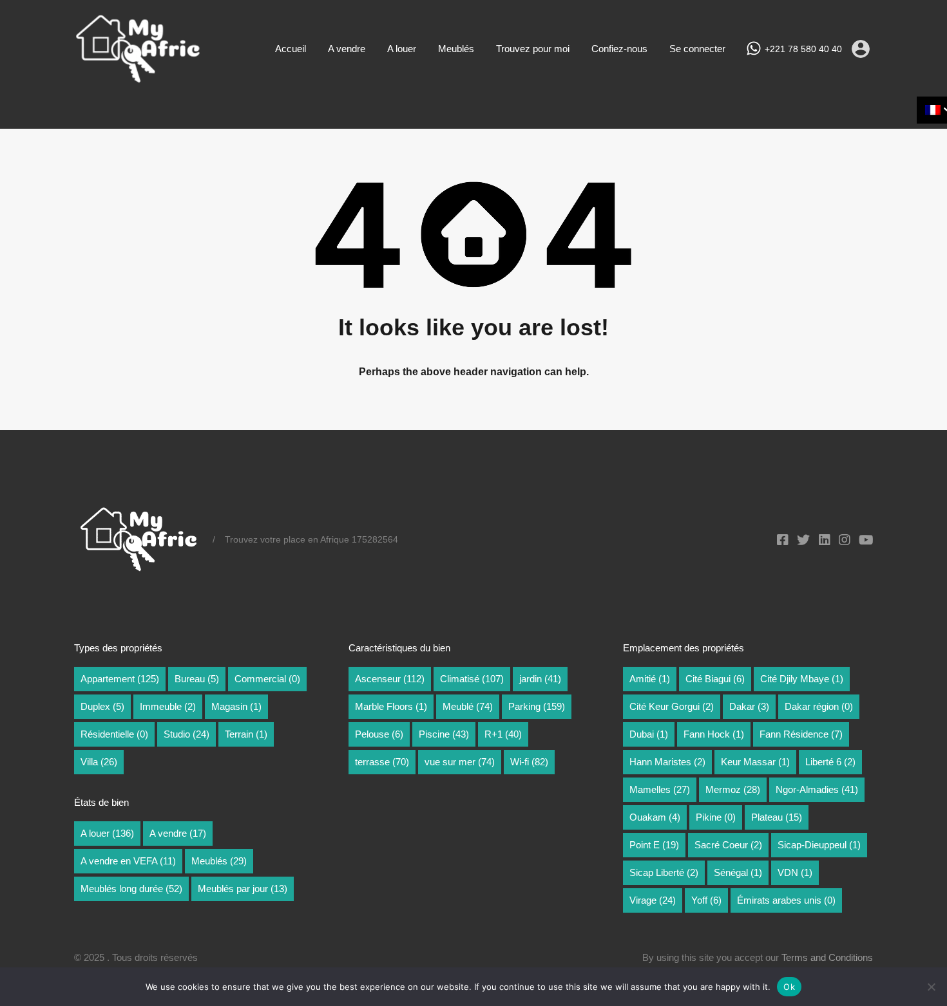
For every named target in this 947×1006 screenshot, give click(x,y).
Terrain (246, 734)
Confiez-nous (619, 48)
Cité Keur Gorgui (671, 706)
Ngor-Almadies (817, 789)
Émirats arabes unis (786, 900)
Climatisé (472, 678)
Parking (536, 706)
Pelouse (379, 734)
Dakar (749, 706)
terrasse (382, 761)
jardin (540, 678)
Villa (99, 761)
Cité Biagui (715, 678)
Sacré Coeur (728, 844)
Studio (186, 734)
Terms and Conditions (827, 957)
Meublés (456, 48)
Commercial (267, 678)
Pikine (716, 817)
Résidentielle (114, 734)
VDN (795, 872)
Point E (654, 844)
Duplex (102, 706)
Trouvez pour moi (532, 48)
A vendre (346, 48)
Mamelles (659, 789)
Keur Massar (755, 761)
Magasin (236, 706)
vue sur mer (460, 761)
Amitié (649, 678)
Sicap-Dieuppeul (819, 844)
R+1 (503, 734)
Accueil (290, 48)
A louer (401, 48)
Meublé (468, 706)
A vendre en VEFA (128, 860)
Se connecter (697, 48)
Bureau (197, 678)
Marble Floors (391, 706)
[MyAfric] (138, 78)
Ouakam (654, 817)
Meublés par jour (242, 888)
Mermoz (732, 789)
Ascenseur (390, 678)
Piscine (444, 734)
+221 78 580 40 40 (803, 49)
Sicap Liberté (663, 872)
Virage (652, 900)
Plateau (776, 817)
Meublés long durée (131, 888)
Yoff (706, 900)
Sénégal (738, 872)
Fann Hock (714, 734)
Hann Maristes (667, 761)
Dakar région (819, 706)
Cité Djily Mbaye (801, 678)
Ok (789, 987)
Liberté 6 (830, 761)
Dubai (648, 734)
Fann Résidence (801, 734)
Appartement (120, 678)
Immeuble (168, 706)
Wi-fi (529, 761)
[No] (930, 987)
